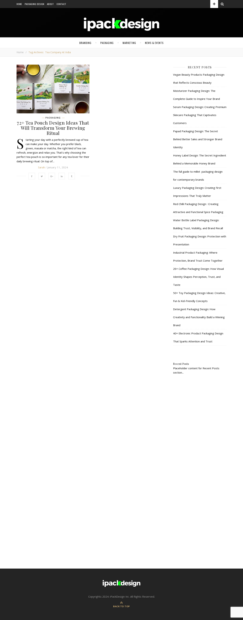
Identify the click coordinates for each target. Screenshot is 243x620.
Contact (61, 4)
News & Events (154, 43)
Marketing (129, 43)
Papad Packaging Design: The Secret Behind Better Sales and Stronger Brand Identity (197, 139)
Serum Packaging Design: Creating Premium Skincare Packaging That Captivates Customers (199, 115)
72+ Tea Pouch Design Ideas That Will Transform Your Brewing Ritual (53, 127)
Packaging (107, 43)
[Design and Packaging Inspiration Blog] (121, 27)
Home (19, 4)
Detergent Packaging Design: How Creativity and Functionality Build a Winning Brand (199, 317)
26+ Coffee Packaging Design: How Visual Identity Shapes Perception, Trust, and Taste (198, 277)
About (50, 4)
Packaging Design (34, 4)
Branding (85, 43)
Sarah (41, 167)
